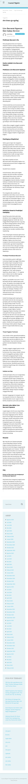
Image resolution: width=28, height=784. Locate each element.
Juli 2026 (9, 522)
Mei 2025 (9, 561)
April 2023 (9, 631)
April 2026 (9, 531)
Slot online (8, 765)
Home (10, 10)
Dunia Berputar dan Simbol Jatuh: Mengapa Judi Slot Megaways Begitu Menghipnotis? (13, 709)
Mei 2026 (9, 528)
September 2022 (11, 651)
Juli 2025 (9, 556)
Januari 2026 (10, 539)
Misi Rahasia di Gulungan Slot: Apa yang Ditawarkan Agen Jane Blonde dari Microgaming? (13, 701)
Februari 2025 (10, 570)
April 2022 (9, 662)
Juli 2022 (9, 657)
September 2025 (11, 550)
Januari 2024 (10, 606)
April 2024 (9, 598)
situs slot (7, 742)
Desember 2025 (11, 542)
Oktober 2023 (10, 615)
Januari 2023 (10, 640)
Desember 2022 (11, 643)
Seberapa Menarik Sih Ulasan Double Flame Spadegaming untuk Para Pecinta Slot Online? (13, 718)
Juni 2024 (9, 592)
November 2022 (11, 645)
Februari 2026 (10, 536)
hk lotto (7, 735)
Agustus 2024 (10, 587)
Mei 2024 (9, 595)
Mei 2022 (9, 659)
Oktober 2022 (10, 648)
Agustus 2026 (10, 519)
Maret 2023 (10, 634)
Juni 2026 (9, 525)
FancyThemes (14, 780)
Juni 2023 (9, 626)
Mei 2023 (9, 629)
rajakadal (7, 753)
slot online (8, 757)
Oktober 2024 (10, 581)
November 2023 (11, 612)
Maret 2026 (10, 533)
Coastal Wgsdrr (14, 3)
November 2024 (11, 578)
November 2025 (11, 545)
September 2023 (11, 617)
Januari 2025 (10, 573)
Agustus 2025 (10, 553)
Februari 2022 (10, 668)
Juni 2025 (9, 559)
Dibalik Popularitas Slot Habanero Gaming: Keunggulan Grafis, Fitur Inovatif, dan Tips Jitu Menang (13, 692)
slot (6, 746)
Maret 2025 (10, 567)
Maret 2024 (10, 601)
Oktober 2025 (10, 547)
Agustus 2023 (10, 620)
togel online (8, 738)
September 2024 (11, 584)
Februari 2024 (10, 603)
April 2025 (9, 564)
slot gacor (8, 731)
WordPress (16, 778)
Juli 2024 (9, 589)
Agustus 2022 (10, 654)
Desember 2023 (11, 609)
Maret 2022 (10, 665)
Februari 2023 (10, 637)
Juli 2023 (9, 623)
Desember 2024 (11, 575)
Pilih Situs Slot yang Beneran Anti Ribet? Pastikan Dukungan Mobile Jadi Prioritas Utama (13, 684)
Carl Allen (9, 34)
